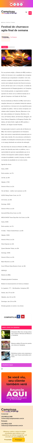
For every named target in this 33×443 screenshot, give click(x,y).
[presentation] (4, 58)
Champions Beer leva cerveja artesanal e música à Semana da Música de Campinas (21, 333)
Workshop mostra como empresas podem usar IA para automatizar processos (21, 355)
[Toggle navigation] (30, 13)
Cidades (4, 47)
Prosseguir (18, 440)
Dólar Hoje (11, 2)
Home (4, 22)
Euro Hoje (16, 2)
